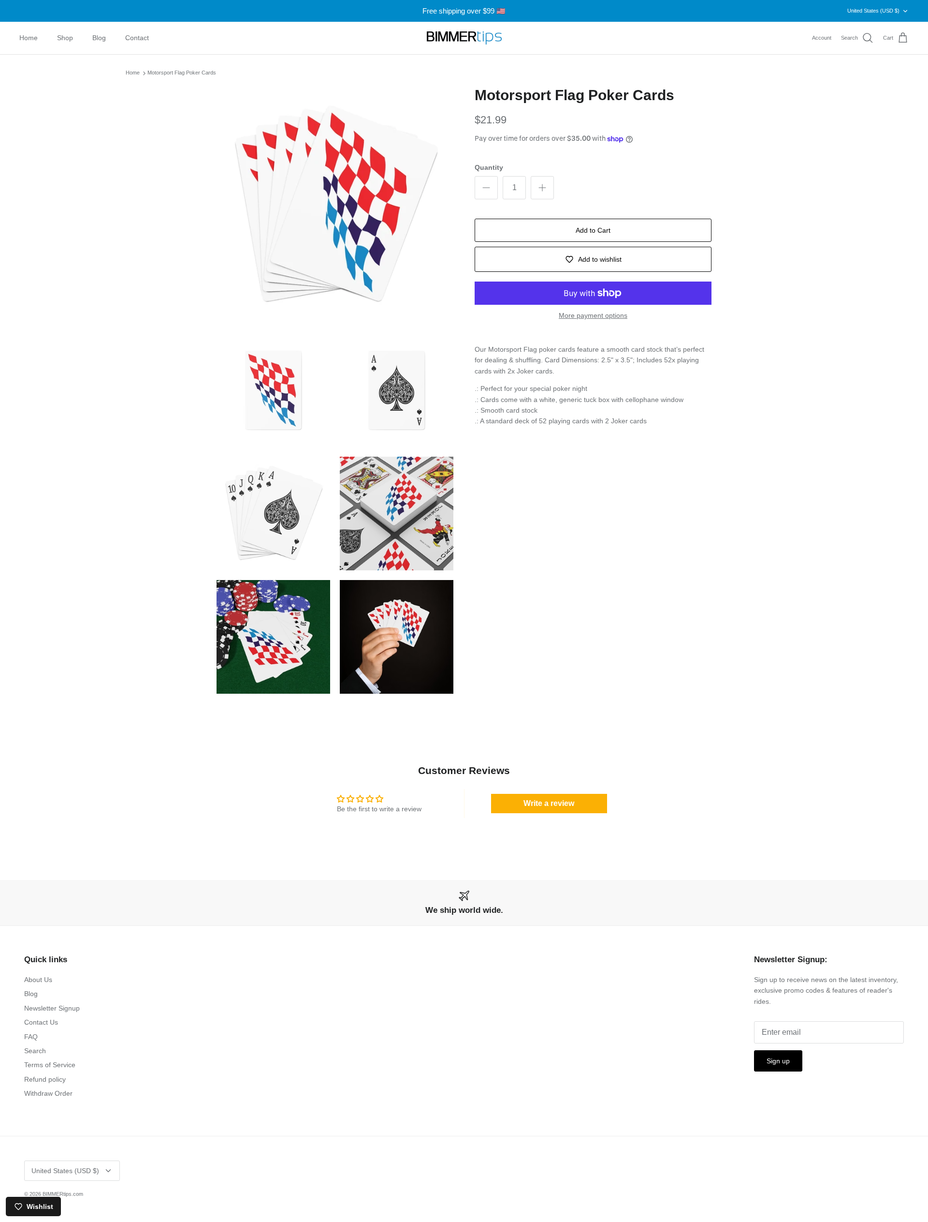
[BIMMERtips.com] (464, 38)
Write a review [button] (548, 803)
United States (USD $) (873, 11)
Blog (99, 38)
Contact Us (41, 1022)
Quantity (489, 167)
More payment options (593, 315)
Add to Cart (593, 230)
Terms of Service (49, 1065)
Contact (137, 38)
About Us (38, 980)
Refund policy (45, 1079)
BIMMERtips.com (63, 1194)
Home (28, 38)
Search (35, 1051)
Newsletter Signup (52, 1008)
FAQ (31, 1037)
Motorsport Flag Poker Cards (181, 73)
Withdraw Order (48, 1093)
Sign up (778, 1061)
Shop (65, 38)
